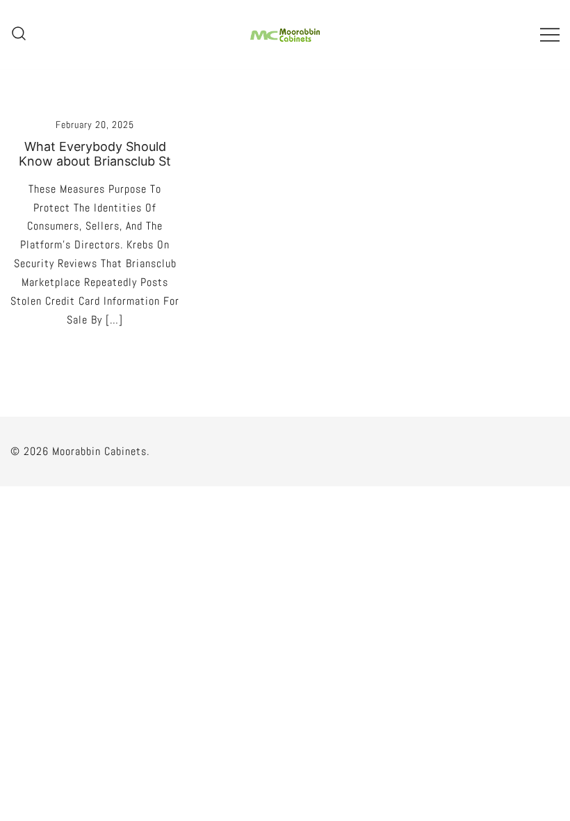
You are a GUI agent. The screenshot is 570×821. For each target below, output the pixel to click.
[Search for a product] (18, 34)
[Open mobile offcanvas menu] (550, 34)
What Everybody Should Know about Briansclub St (95, 154)
